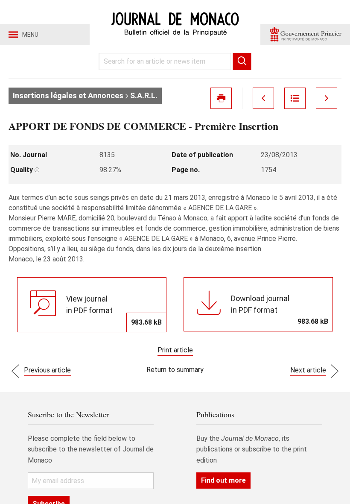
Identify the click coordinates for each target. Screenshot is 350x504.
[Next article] (326, 98)
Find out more (223, 480)
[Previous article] (263, 98)
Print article (175, 350)
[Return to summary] (295, 98)
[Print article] (221, 98)
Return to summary (175, 370)
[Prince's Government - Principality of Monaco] (305, 34)
